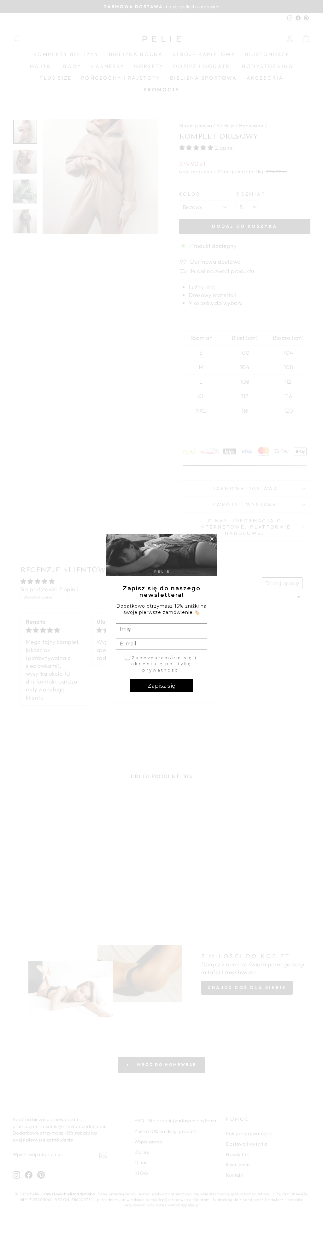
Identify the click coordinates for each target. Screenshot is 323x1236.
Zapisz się (161, 686)
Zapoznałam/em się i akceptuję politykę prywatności (164, 663)
